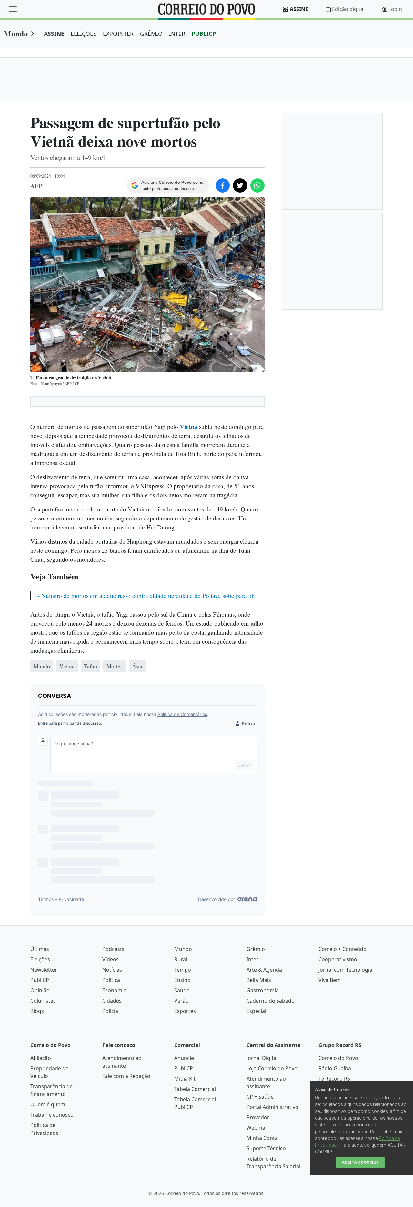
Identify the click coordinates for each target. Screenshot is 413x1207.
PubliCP (39, 980)
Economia (114, 990)
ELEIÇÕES (83, 33)
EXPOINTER (118, 33)
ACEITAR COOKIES (360, 1162)
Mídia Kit (185, 1078)
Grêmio (256, 949)
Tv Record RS (334, 1078)
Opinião (40, 990)
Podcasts (113, 949)
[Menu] (13, 9)
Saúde (181, 990)
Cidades (112, 1000)
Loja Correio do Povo (272, 1068)
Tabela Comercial (195, 1089)
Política (111, 980)
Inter (252, 959)
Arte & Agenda (264, 969)
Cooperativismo (337, 959)
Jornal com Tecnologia (345, 969)
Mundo (16, 33)
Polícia (110, 1010)
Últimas (39, 949)
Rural (180, 959)
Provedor (258, 1117)
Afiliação (40, 1058)
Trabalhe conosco (52, 1114)
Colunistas (43, 1000)
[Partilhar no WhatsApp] (257, 185)
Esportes (185, 1010)
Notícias (112, 969)
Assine (299, 9)
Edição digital (348, 9)
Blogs (37, 1010)
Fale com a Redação (126, 1076)
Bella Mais (259, 980)
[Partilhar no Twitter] (240, 185)
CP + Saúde (260, 1096)
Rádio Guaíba (334, 1068)
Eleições (40, 959)
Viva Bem (329, 980)
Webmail (257, 1127)
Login (395, 9)
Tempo (182, 969)
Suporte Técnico (266, 1148)
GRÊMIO (151, 33)
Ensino (182, 980)
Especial (256, 1010)
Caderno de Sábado (271, 1000)
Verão (181, 1000)
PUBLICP (204, 33)
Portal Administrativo (272, 1107)
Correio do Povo (338, 1058)
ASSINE (54, 33)
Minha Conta (262, 1138)
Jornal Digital (262, 1058)
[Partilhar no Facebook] (223, 185)
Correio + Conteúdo (342, 949)
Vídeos (110, 959)
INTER (177, 33)
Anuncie (184, 1058)
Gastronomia (263, 990)
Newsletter (43, 969)
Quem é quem (47, 1104)
